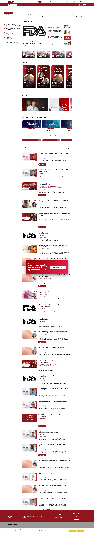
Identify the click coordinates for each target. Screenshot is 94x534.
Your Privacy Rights (64, 530)
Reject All (72, 530)
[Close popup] (66, 261)
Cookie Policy (16, 532)
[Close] (92, 531)
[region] (47, 531)
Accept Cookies (80, 530)
